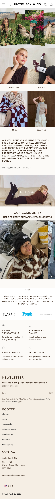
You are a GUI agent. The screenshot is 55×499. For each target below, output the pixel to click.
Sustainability (7, 424)
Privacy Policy (45, 399)
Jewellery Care (7, 434)
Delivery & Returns (9, 429)
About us (5, 414)
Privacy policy (7, 444)
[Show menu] (3, 4)
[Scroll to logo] (28, 314)
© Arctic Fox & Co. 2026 (11, 494)
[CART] (51, 4)
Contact (5, 419)
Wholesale (6, 439)
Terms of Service (11, 401)
